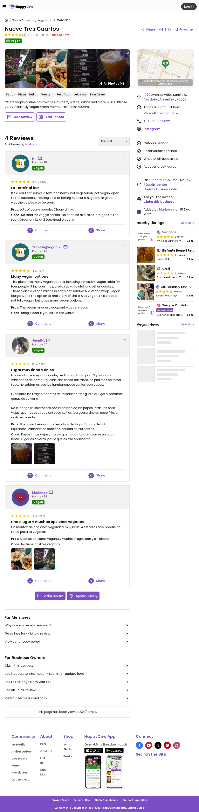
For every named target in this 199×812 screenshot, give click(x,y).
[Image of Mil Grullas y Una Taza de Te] (145, 291)
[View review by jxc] (20, 163)
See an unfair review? (21, 690)
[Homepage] (21, 6)
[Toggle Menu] (4, 6)
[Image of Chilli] (146, 273)
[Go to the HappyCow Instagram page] (176, 745)
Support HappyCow (135, 800)
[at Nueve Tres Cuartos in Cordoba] (20, 68)
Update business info (160, 189)
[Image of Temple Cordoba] (146, 310)
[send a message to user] (40, 158)
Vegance (169, 232)
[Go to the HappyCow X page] (157, 745)
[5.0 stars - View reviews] (165, 236)
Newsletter (19, 772)
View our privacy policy (22, 641)
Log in (189, 6)
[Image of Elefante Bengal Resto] (146, 255)
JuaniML (38, 340)
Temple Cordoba (175, 305)
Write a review (165, 310)
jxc (34, 158)
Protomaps (158, 81)
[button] (165, 64)
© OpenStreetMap (177, 81)
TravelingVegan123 (47, 247)
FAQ (43, 744)
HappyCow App (100, 736)
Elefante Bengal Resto (179, 250)
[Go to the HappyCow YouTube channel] (148, 745)
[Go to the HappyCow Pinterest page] (167, 745)
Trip (168, 29)
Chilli (166, 269)
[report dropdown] (124, 157)
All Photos (114, 83)
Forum (16, 765)
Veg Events (19, 758)
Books (67, 756)
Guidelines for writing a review (27, 633)
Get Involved (20, 779)
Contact (46, 751)
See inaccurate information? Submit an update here (44, 673)
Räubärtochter (155, 184)
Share (150, 29)
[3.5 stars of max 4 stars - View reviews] (165, 273)
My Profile (18, 744)
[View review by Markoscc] (20, 497)
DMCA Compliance (106, 800)
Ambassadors (21, 751)
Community (23, 736)
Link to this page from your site (28, 682)
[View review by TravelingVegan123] (20, 252)
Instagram (152, 129)
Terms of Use (81, 800)
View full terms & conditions (26, 698)
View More (187, 223)
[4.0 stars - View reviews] (13, 35)
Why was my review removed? (28, 625)
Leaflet (147, 81)
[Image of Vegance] (146, 236)
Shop (68, 736)
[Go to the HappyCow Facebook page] (139, 745)
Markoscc (31, 144)
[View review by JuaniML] (20, 345)
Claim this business (19, 665)
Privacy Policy (60, 800)
